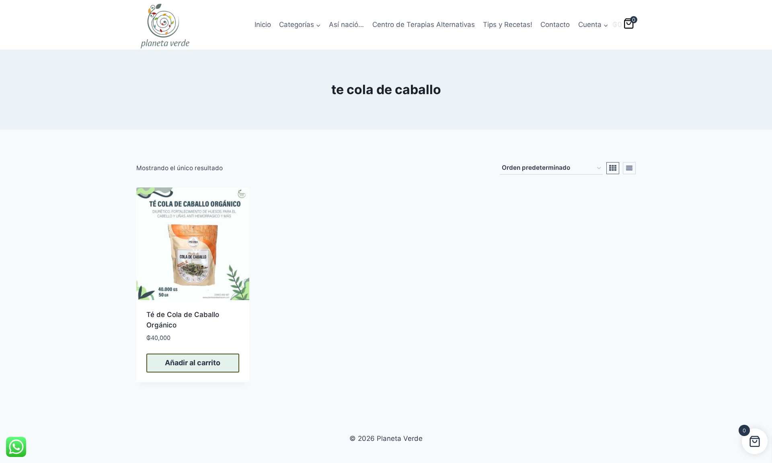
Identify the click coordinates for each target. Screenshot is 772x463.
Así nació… (346, 25)
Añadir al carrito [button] (192, 362)
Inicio (263, 25)
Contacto (555, 25)
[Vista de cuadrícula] (612, 168)
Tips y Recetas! (507, 25)
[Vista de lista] (629, 168)
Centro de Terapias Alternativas (423, 25)
